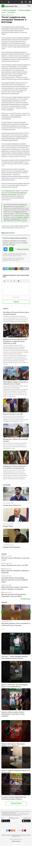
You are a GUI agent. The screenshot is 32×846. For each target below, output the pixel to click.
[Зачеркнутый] (14, 281)
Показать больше (16, 803)
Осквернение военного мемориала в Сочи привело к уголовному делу (14, 467)
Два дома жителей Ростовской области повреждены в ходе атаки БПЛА (13, 595)
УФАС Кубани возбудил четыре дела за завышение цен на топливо (15, 383)
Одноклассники (15, 219)
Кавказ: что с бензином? (9, 10)
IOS (26, 204)
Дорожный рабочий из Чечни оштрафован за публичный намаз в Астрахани (16, 624)
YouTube (24, 220)
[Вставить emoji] (18, 281)
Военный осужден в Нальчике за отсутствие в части (15, 559)
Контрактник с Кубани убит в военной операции (15, 440)
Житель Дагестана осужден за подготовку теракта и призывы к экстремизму (14, 588)
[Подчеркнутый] (11, 281)
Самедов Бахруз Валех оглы (12, 505)
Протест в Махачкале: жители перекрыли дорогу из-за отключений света (14, 686)
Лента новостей (11, 12)
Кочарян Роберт (8, 526)
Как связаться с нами (13, 818)
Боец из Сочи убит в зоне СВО (13, 414)
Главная (3, 12)
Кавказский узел (9, 190)
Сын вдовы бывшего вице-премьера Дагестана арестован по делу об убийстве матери (14, 580)
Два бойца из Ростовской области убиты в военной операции (16, 313)
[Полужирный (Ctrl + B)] (4, 281)
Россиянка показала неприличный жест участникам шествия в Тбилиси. (14, 798)
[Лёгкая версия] (8, 2)
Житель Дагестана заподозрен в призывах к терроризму (15, 571)
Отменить (16, 301)
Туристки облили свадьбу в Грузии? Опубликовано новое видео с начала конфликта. (13, 714)
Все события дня (26, 599)
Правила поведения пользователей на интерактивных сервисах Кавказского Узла (16, 835)
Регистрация (16, 297)
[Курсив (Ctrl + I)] (7, 281)
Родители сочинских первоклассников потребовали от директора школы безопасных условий (15, 341)
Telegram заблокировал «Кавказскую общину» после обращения (13, 745)
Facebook (19, 217)
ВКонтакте (7, 219)
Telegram (17, 211)
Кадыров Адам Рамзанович (11, 547)
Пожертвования (27, 818)
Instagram (26, 217)
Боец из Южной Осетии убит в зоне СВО (14, 565)
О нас (2, 818)
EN (5, 1)
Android (22, 204)
